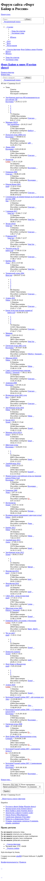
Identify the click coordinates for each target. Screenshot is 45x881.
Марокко (9, 333)
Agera (8, 542)
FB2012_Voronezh (35, 354)
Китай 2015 (10, 420)
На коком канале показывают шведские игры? (24, 515)
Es (29, 499)
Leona (30, 604)
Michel (30, 567)
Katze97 (31, 472)
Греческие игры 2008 (14, 724)
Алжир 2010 (10, 685)
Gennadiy (9, 738)
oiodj (7, 186)
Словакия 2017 (11, 211)
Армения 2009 (11, 383)
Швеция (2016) (11, 358)
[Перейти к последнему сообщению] (35, 118)
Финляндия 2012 (12, 571)
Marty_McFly (33, 629)
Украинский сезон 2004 (15, 273)
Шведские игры (12, 445)
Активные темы (12, 60)
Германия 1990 (11, 490)
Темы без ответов (12, 57)
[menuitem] (17, 31)
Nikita (8, 300)
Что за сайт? (10, 633)
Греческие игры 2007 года (16, 346)
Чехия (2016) (11, 224)
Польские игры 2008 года (16, 135)
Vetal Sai (10, 213)
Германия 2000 (11, 172)
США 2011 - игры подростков (17, 596)
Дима (8, 263)
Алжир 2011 (10, 298)
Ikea (7, 397)
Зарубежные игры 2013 (15, 552)
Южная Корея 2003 (13, 184)
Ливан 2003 (10, 147)
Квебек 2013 (10, 528)
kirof (7, 573)
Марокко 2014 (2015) (14, 432)
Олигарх (31, 118)
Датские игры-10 (12, 248)
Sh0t (7, 726)
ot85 (29, 143)
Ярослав (9, 275)
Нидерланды (11, 503)
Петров (30, 511)
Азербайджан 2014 (13, 463)
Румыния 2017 (11, 236)
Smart (8, 335)
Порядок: (23, 787)
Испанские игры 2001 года (16, 395)
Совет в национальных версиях (18, 370)
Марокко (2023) (12, 122)
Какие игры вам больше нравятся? (19, 310)
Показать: (7, 785)
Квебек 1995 (10, 261)
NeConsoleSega (13, 124)
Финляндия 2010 (12, 583)
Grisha (8, 162)
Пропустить (5, 14)
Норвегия (9, 159)
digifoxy (31, 131)
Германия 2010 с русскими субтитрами (21, 621)
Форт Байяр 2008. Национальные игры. (21, 736)
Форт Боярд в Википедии (16, 664)
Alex (7, 699)
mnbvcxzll (9, 250)
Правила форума (7, 72)
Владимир (10, 102)
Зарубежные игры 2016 (15, 408)
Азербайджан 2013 (13, 540)
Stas (7, 201)
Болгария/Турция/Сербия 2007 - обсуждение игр (25, 697)
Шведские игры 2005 (14, 608)
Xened (8, 422)
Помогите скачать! (13, 652)
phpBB (18, 856)
